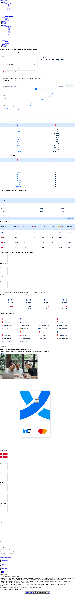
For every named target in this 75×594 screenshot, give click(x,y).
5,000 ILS (19, 149)
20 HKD (18, 170)
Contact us (7, 20)
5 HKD (18, 166)
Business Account (8, 3)
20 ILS (18, 135)
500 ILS (18, 143)
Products (4, 2)
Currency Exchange (8, 11)
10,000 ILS (19, 151)
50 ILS (18, 137)
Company (4, 17)
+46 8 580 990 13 (5, 564)
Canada (8, 7)
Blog (6, 15)
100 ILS (18, 139)
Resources (4, 13)
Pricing (3, 12)
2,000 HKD (18, 182)
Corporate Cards (8, 10)
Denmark (8, 4)
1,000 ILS (18, 145)
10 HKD (18, 168)
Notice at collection (30, 592)
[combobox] (19, 64)
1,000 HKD (19, 180)
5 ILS (19, 131)
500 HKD (18, 178)
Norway (8, 6)
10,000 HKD (18, 186)
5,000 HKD (18, 184)
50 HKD (18, 172)
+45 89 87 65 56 (5, 560)
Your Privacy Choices (41, 592)
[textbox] (19, 64)
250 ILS (18, 141)
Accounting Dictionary (9, 16)
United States (9, 9)
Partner (6, 19)
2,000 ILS (19, 147)
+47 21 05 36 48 (5, 568)
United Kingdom (10, 8)
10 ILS (18, 133)
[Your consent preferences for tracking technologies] (2, 592)
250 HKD (18, 176)
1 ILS (19, 129)
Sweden (8, 5)
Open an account (3, 529)
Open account (5, 22)
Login (3, 21)
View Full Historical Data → (69, 218)
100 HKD (18, 174)
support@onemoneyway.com (5, 557)
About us (6, 18)
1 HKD (18, 164)
